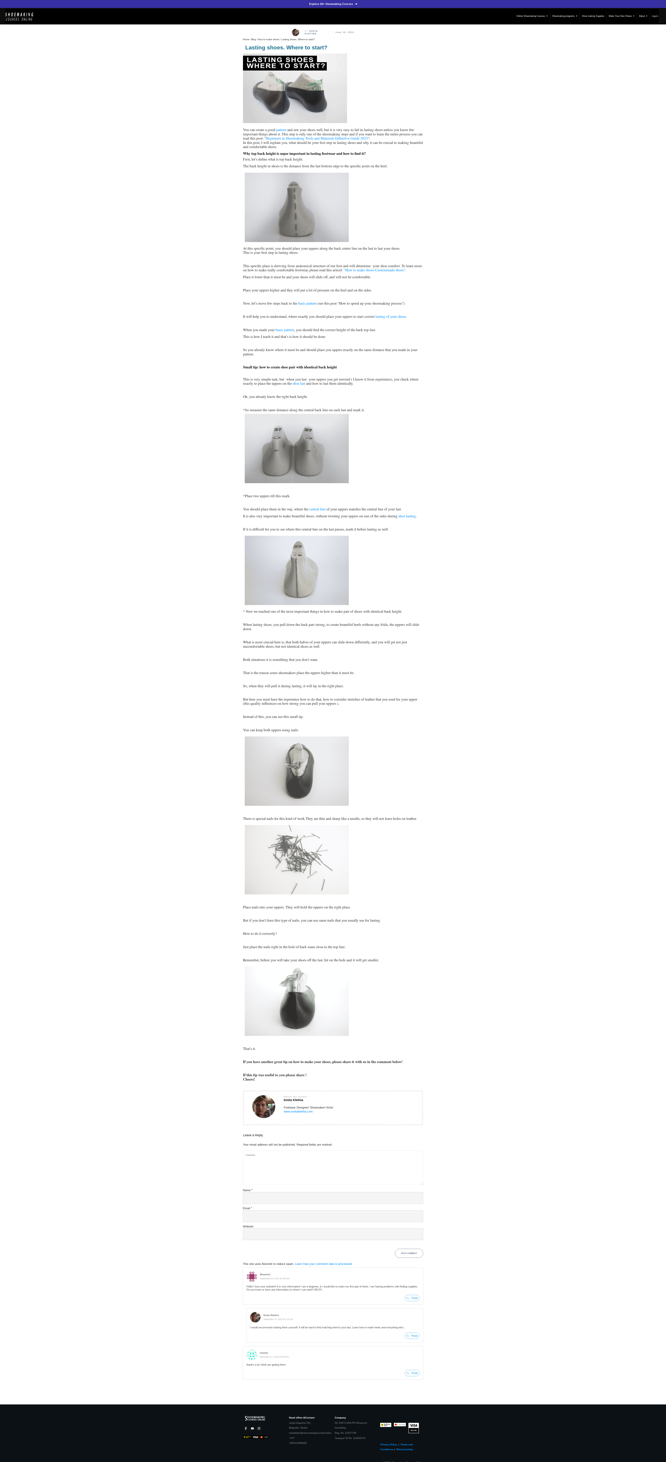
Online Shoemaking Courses (532, 16)
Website (248, 1226)
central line (317, 508)
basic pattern (307, 303)
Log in (655, 16)
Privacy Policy (389, 1444)
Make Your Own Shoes (622, 16)
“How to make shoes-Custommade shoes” (374, 269)
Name (248, 1190)
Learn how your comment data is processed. (324, 1264)
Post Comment (409, 1253)
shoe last (299, 383)
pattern (281, 129)
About (643, 16)
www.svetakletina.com (298, 1111)
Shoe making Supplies (593, 16)
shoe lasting (407, 515)
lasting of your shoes (390, 316)
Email (247, 1208)
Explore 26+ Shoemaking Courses (333, 3)
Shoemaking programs (565, 16)
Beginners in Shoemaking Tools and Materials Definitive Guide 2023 (317, 138)
